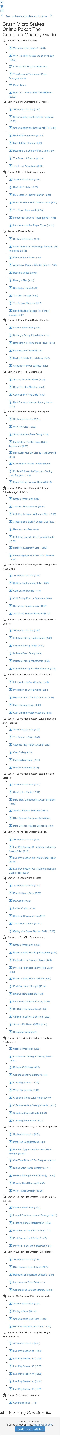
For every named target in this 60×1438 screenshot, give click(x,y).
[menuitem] (2, 7)
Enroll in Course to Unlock (30, 1429)
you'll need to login (42, 1424)
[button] (2, 2)
